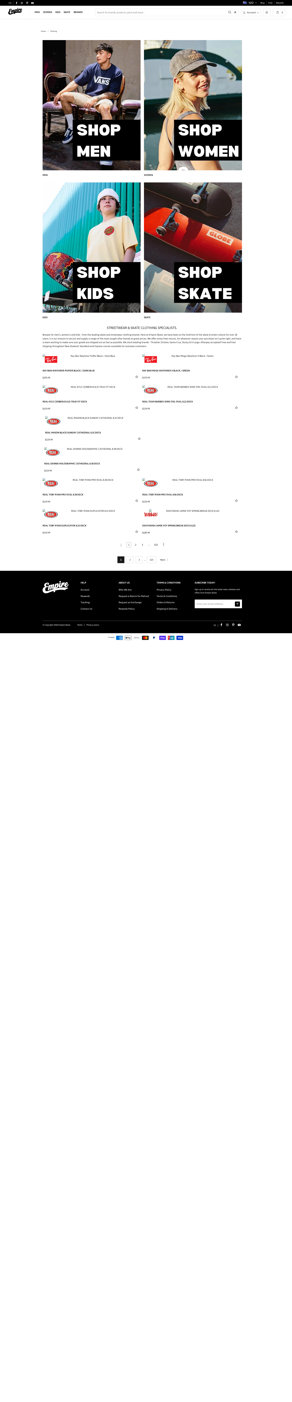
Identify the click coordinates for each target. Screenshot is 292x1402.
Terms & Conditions (167, 596)
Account (85, 589)
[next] (135, 356)
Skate (67, 12)
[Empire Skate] (15, 11)
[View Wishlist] (266, 13)
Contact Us (86, 608)
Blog (262, 3)
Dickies (165, 342)
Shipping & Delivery (167, 608)
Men (37, 12)
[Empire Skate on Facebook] (16, 3)
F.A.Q (270, 3)
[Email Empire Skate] (9, 3)
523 (156, 544)
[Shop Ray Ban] (51, 359)
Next (163, 559)
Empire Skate (64, 625)
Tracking (85, 602)
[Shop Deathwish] (150, 514)
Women (47, 12)
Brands (78, 12)
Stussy (185, 342)
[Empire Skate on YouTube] (32, 3)
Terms (79, 625)
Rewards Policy (127, 608)
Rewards (280, 3)
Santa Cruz (175, 342)
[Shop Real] (51, 390)
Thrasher (155, 342)
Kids (57, 12)
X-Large (195, 342)
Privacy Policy (164, 589)
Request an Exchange (130, 602)
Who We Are (125, 589)
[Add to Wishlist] (137, 376)
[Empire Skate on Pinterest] (27, 3)
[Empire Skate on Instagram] (21, 3)
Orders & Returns (166, 602)
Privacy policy (93, 625)
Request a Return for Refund (134, 596)
